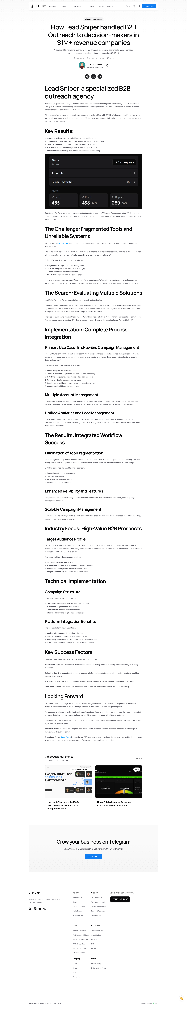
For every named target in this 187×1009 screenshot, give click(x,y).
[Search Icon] (139, 6)
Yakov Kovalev (63, 243)
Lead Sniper (66, 737)
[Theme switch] (134, 6)
